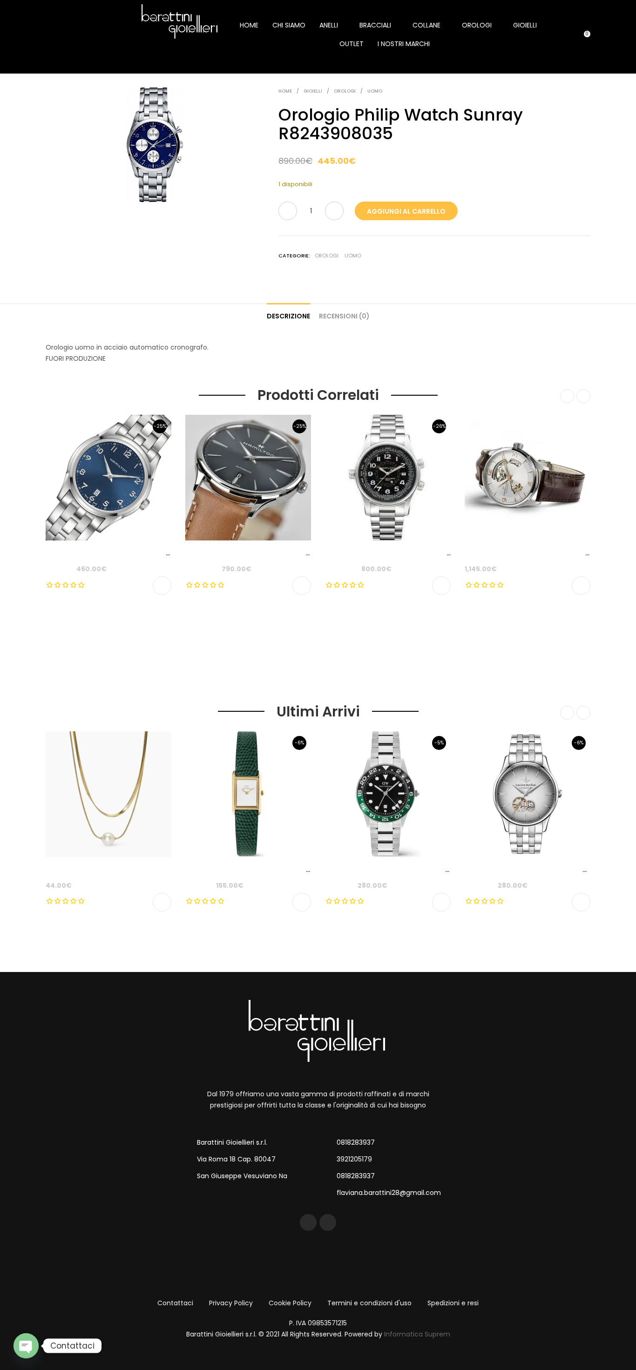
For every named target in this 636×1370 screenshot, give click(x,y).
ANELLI (328, 25)
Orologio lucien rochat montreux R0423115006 (543, 869)
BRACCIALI (375, 25)
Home (285, 91)
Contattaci (175, 1303)
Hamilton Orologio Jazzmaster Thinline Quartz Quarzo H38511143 (155, 553)
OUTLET (351, 43)
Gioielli (313, 91)
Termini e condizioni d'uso (369, 1303)
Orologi (345, 91)
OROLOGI (477, 25)
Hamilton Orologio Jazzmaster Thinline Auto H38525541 (279, 553)
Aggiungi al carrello (406, 211)
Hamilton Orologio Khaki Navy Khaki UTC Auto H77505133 (422, 553)
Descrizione (288, 316)
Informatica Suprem (417, 1334)
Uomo (374, 91)
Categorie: (294, 255)
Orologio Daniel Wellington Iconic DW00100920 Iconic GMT (424, 869)
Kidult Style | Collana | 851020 (95, 869)
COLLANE (426, 25)
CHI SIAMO (288, 25)
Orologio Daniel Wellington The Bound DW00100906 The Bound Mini (298, 869)
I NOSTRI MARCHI (404, 43)
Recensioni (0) (344, 316)
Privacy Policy (231, 1303)
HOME (249, 25)
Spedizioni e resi (453, 1303)
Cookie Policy (290, 1303)
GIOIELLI (525, 25)
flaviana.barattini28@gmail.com (389, 1192)
